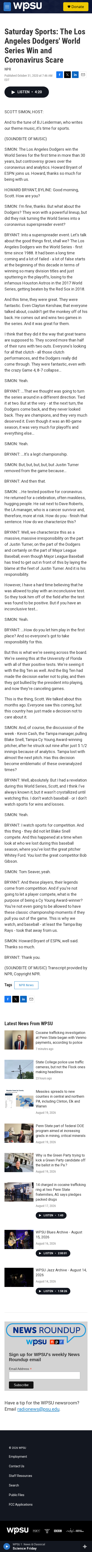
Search (14, 1485)
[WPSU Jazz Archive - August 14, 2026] (18, 1277)
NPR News (26, 985)
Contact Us (16, 1466)
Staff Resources (20, 1476)
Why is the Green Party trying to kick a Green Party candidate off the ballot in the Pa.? (61, 1160)
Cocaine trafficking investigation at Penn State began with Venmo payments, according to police (61, 1038)
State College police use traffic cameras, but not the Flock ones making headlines (60, 1067)
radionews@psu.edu (38, 1409)
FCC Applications (21, 1504)
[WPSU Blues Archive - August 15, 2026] (18, 1239)
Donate (77, 7)
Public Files (16, 1495)
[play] (7, 1546)
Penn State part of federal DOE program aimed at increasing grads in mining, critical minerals (61, 1131)
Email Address (20, 1369)
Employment (18, 1456)
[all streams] (86, 1546)
